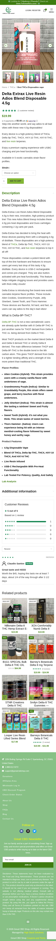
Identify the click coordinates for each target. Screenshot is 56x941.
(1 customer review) (26, 110)
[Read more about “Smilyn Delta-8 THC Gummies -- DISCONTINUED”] (31, 697)
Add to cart (15, 181)
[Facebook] (21, 831)
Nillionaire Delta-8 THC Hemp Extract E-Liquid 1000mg (14, 628)
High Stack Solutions (33, 932)
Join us (28, 865)
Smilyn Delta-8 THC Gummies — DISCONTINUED (41, 705)
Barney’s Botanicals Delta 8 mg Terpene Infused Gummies (41, 664)
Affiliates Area (10, 781)
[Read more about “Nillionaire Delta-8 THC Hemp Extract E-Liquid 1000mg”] (4, 620)
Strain (5, 167)
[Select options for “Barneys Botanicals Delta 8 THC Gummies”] (31, 730)
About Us (7, 800)
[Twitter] (34, 831)
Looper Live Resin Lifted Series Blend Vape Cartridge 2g (15, 738)
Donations (8, 776)
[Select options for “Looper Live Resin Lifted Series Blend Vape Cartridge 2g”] (4, 730)
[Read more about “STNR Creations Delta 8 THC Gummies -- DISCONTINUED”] (4, 697)
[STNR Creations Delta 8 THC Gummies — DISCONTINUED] (14, 687)
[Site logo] (8, 10)
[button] (28, 121)
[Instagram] (28, 831)
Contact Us (8, 819)
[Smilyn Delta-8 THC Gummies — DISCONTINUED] (41, 687)
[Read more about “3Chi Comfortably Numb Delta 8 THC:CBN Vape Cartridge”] (31, 620)
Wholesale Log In (11, 786)
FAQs (5, 810)
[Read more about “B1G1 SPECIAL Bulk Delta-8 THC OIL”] (4, 657)
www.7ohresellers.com (26, 3)
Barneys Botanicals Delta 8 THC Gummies (41, 738)
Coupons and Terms (36, 938)
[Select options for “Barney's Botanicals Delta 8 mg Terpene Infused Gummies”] (31, 657)
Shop (5, 805)
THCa (12, 87)
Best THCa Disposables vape (30, 87)
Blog (5, 814)
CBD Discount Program (14, 790)
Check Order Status (12, 795)
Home (4, 87)
